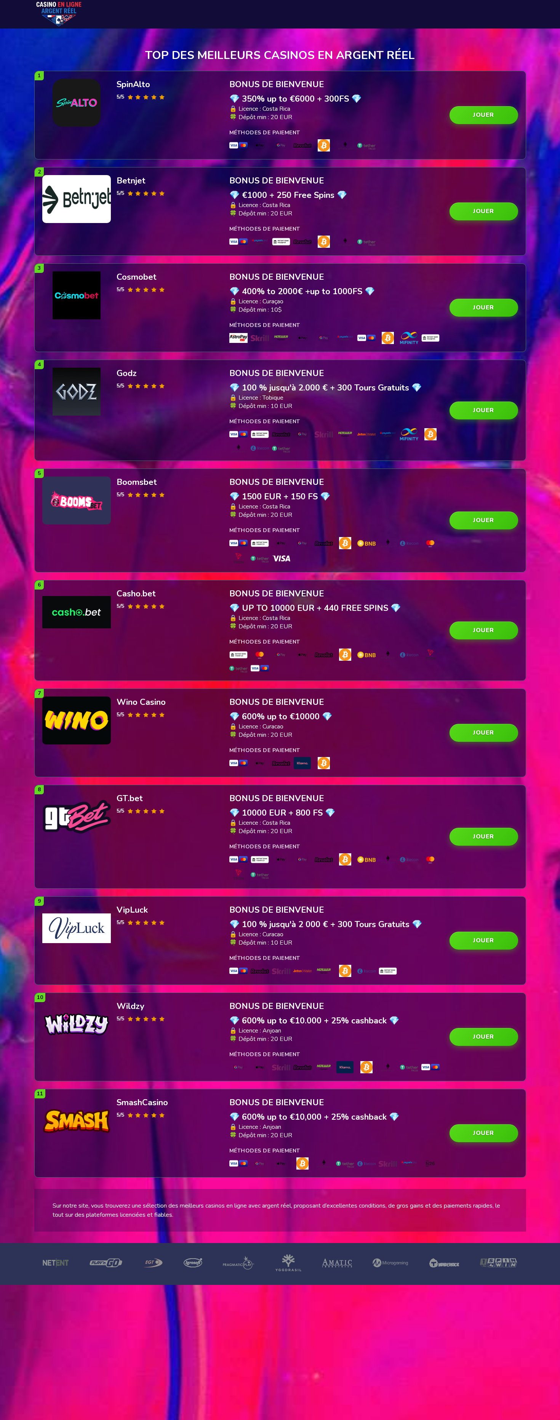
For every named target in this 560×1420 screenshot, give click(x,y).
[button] (484, 115)
